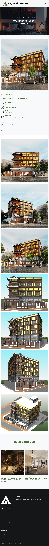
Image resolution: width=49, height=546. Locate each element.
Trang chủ (15, 18)
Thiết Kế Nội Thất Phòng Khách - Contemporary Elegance (34, 478)
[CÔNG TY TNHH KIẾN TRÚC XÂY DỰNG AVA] (15, 3)
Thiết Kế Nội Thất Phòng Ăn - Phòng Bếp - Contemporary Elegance (12, 478)
